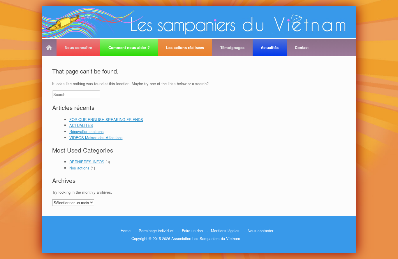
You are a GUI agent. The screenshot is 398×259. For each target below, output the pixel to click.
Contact (302, 47)
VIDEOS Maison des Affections (96, 137)
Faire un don (192, 230)
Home (50, 47)
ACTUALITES (81, 125)
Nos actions (79, 168)
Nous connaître (78, 47)
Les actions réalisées (185, 47)
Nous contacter (260, 230)
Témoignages (232, 47)
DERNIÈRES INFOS (86, 161)
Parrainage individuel (156, 230)
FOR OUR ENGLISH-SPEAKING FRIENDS (106, 119)
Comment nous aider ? (129, 47)
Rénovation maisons (86, 131)
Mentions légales (225, 230)
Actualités (270, 47)
